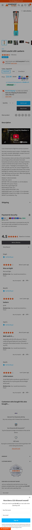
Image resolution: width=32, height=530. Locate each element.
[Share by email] (29, 115)
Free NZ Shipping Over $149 (16, 1)
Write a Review (16, 242)
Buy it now (23, 108)
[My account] (22, 5)
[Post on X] (22, 115)
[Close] (29, 497)
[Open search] (19, 5)
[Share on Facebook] (16, 115)
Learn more (14, 63)
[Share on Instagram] (26, 115)
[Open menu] (2, 5)
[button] (9, 54)
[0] (25, 5)
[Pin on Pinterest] (19, 115)
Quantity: (5, 103)
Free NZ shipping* (10, 91)
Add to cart (23, 103)
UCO (3, 49)
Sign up (16, 520)
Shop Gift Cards (16, 448)
